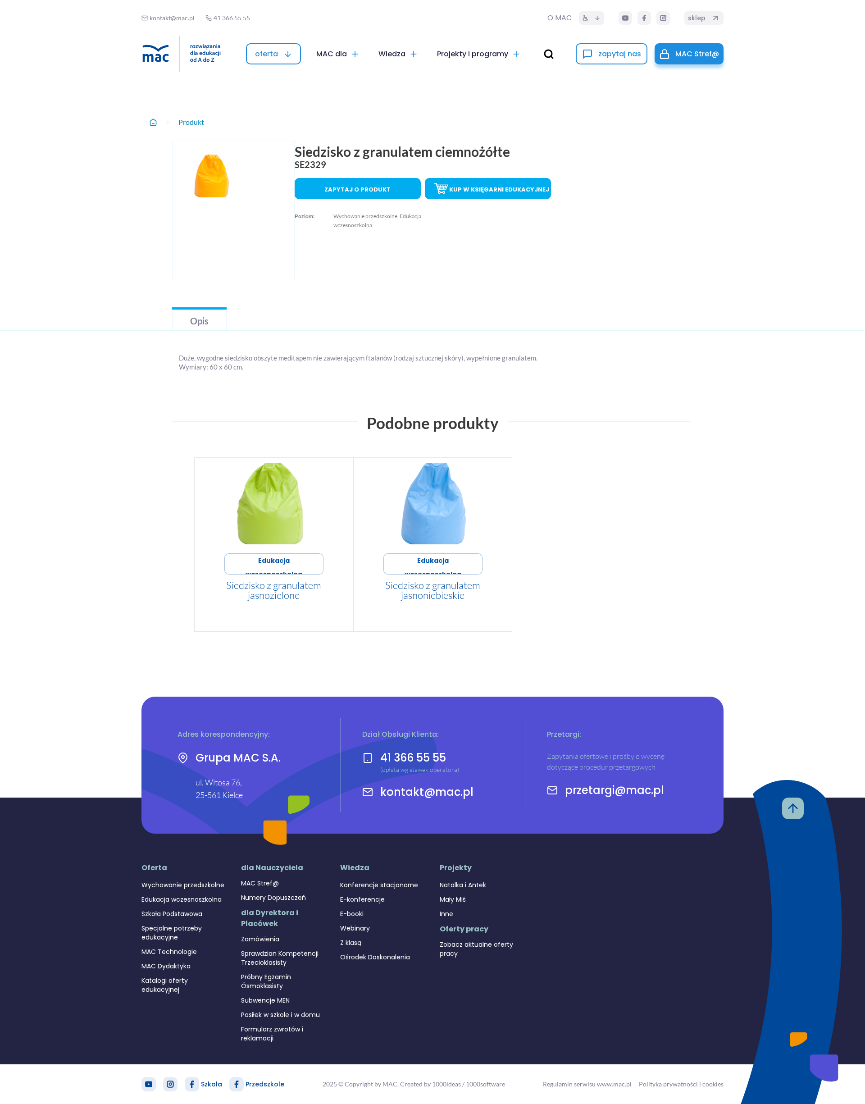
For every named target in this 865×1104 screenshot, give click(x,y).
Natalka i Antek (463, 885)
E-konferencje (362, 899)
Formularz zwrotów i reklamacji (272, 1034)
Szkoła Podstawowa (171, 913)
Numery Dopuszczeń (273, 897)
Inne (446, 913)
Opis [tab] (199, 320)
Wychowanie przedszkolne (182, 885)
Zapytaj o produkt (357, 189)
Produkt (191, 122)
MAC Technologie (169, 951)
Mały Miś (453, 899)
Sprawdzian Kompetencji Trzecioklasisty (280, 958)
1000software (485, 1084)
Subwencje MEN (265, 1000)
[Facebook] (644, 18)
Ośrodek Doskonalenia (375, 957)
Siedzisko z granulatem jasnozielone (273, 590)
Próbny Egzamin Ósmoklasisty (266, 981)
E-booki (352, 913)
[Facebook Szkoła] (192, 1084)
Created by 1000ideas (430, 1084)
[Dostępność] (591, 18)
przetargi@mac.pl (614, 790)
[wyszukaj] (548, 54)
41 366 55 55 (413, 757)
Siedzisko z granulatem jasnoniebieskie (432, 590)
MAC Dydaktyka (166, 966)
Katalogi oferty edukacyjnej (164, 985)
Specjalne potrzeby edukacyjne (171, 933)
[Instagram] (663, 18)
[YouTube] (625, 18)
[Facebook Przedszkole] (236, 1084)
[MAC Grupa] (181, 54)
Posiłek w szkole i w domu (280, 1014)
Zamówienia (260, 939)
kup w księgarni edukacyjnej (499, 189)
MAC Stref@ (260, 883)
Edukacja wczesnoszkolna (274, 565)
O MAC (559, 18)
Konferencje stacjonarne (379, 885)
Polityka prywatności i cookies (681, 1084)
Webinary (355, 928)
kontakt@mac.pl (426, 792)
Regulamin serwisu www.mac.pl (587, 1084)
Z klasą (350, 942)
